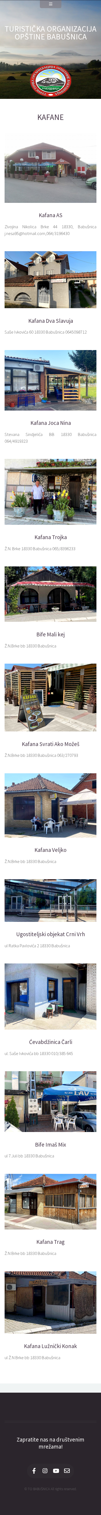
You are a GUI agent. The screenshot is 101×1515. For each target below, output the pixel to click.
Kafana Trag (50, 1241)
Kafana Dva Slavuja (50, 320)
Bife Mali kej (50, 634)
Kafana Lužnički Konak (50, 1346)
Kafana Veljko (50, 850)
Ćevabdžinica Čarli (50, 1042)
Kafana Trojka (50, 537)
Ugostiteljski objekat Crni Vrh (50, 934)
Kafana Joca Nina (50, 422)
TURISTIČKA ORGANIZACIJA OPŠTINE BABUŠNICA (50, 33)
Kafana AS (50, 215)
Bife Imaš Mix (50, 1144)
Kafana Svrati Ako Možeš (50, 744)
